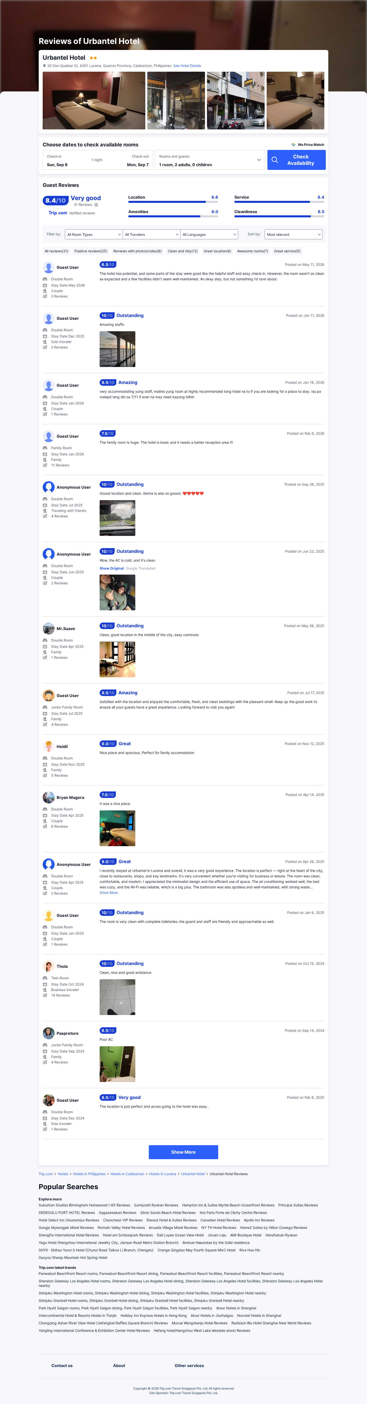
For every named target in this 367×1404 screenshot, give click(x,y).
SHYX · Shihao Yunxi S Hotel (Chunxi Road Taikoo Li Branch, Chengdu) (96, 1250)
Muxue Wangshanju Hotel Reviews (199, 1323)
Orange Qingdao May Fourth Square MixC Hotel (196, 1250)
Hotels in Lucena (162, 1174)
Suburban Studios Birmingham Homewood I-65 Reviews (84, 1205)
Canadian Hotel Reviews (220, 1220)
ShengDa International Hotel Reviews (69, 1235)
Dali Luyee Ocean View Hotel (180, 1235)
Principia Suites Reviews (298, 1205)
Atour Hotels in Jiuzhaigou (212, 1315)
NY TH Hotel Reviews (218, 1227)
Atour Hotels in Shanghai (236, 1308)
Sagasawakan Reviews (117, 1212)
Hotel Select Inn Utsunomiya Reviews (69, 1220)
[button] (324, 8)
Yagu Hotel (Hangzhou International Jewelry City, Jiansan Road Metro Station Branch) (109, 1242)
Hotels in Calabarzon (127, 1174)
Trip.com (46, 1174)
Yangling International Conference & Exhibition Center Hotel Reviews (94, 1330)
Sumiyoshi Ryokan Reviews (156, 1205)
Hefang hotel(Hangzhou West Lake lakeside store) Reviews (202, 1330)
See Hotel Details (187, 65)
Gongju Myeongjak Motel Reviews (66, 1227)
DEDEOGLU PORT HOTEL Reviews (67, 1212)
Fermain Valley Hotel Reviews (121, 1227)
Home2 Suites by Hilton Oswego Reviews (273, 1227)
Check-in (54, 156)
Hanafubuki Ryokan (281, 1235)
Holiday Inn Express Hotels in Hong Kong (154, 1315)
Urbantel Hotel (193, 1174)
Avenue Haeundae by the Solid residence (216, 1242)
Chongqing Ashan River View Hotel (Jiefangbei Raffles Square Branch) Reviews (103, 1323)
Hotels (63, 1174)
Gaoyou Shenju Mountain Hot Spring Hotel (73, 1257)
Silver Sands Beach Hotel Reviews (168, 1212)
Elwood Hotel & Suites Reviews (171, 1220)
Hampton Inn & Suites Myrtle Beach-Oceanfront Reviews (228, 1205)
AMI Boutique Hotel (245, 1235)
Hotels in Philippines (89, 1174)
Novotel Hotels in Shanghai (259, 1315)
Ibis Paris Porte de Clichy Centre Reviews (233, 1212)
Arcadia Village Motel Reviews (173, 1227)
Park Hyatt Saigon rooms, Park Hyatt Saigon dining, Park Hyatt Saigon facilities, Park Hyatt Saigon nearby (125, 1308)
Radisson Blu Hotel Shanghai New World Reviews (271, 1323)
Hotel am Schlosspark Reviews (128, 1235)
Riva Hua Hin (249, 1250)
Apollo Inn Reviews (259, 1220)
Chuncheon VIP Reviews (123, 1220)
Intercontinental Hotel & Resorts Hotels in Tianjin (78, 1315)
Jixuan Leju (217, 1235)
